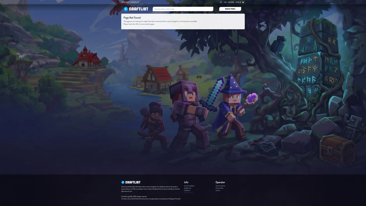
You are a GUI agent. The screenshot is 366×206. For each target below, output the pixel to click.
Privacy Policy (219, 188)
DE (188, 193)
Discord (231, 2)
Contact (218, 190)
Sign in (238, 2)
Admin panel (230, 9)
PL (186, 193)
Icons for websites (189, 186)
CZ (190, 193)
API (221, 2)
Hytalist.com (187, 188)
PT (192, 193)
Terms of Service (220, 186)
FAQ (225, 2)
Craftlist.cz (187, 190)
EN (185, 193)
